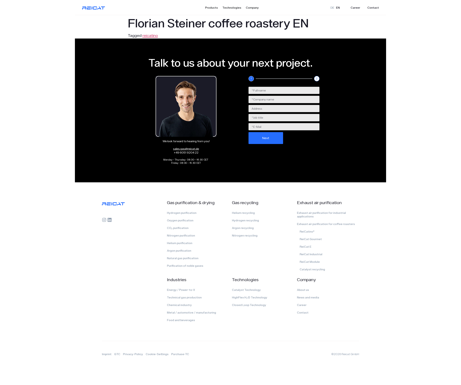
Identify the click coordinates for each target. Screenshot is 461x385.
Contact (373, 7)
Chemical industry (179, 305)
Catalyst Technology (246, 289)
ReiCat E (305, 246)
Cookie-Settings (157, 354)
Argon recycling (243, 227)
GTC (117, 354)
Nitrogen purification (181, 235)
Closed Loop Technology (249, 305)
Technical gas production (184, 297)
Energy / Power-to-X (181, 289)
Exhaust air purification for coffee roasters (326, 224)
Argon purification (179, 250)
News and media (308, 297)
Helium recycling (243, 212)
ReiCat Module (310, 261)
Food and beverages (181, 320)
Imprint (106, 354)
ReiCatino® (307, 231)
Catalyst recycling (312, 269)
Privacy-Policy (133, 354)
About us (303, 289)
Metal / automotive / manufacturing (191, 312)
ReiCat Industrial (311, 254)
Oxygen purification (180, 220)
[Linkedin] (109, 220)
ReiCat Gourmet (311, 239)
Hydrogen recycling (245, 220)
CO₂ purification (178, 227)
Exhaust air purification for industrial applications (321, 214)
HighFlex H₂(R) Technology (249, 297)
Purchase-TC (180, 354)
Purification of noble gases (185, 265)
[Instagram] (104, 220)
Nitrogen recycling (245, 235)
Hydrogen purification (181, 212)
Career (355, 7)
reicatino (150, 35)
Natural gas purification (182, 258)
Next (265, 138)
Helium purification (179, 243)
